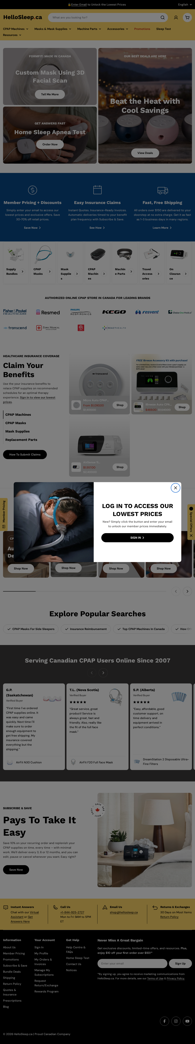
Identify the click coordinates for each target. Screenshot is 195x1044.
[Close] (175, 488)
